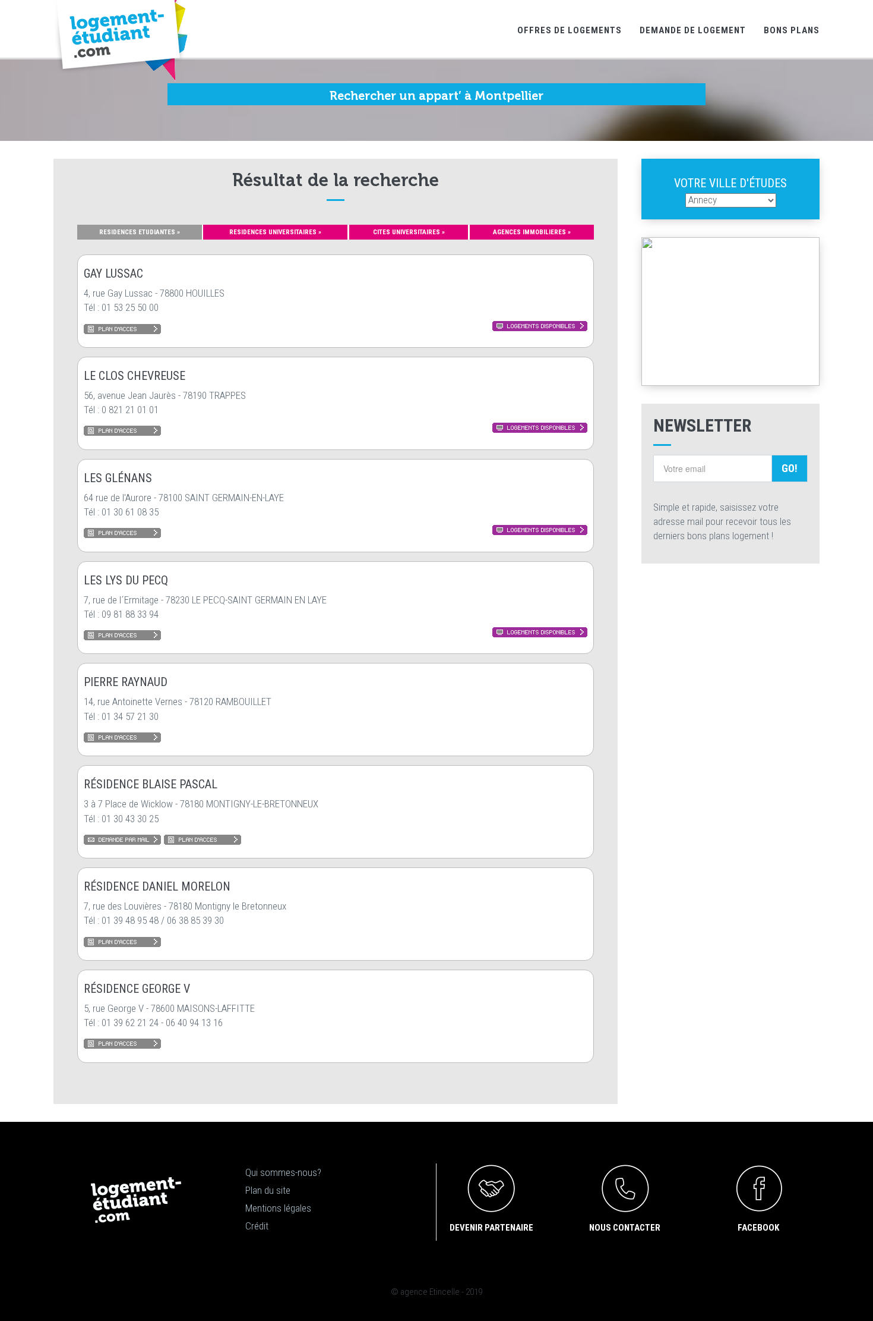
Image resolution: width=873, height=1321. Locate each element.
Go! (790, 468)
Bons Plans (792, 30)
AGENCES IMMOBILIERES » (532, 232)
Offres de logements (569, 30)
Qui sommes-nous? (283, 1172)
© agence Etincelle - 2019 (436, 1292)
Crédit (256, 1226)
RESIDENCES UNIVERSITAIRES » (275, 232)
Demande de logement (693, 30)
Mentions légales (278, 1208)
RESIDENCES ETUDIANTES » (139, 232)
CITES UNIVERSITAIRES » (409, 232)
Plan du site (267, 1190)
